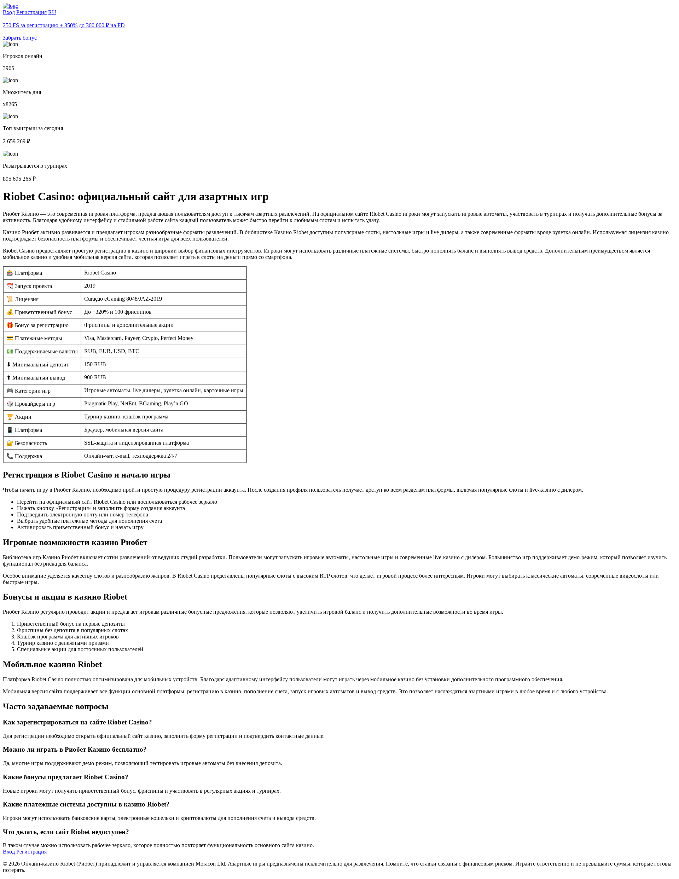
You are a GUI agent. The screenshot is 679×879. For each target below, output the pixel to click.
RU (52, 12)
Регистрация (31, 12)
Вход (9, 12)
